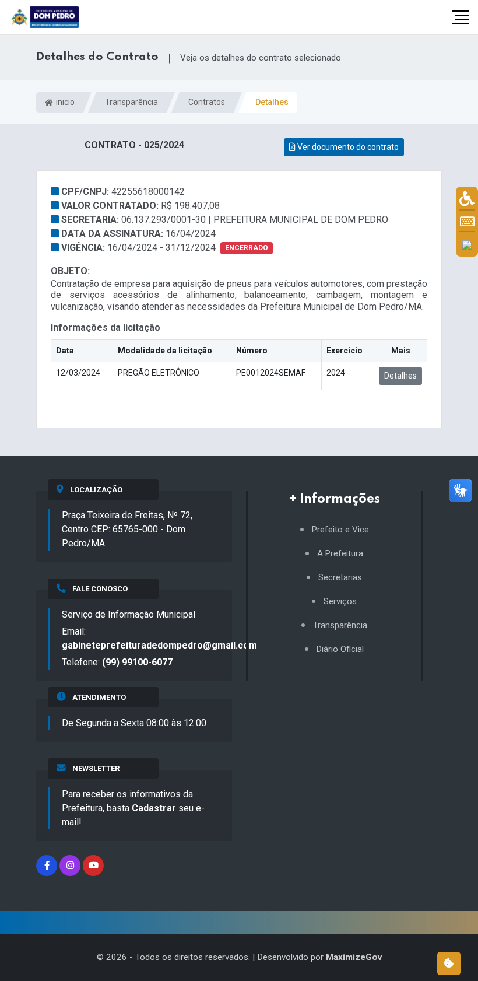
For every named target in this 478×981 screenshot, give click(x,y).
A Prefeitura (340, 553)
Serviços (340, 601)
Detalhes (400, 375)
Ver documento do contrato (347, 147)
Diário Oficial (340, 649)
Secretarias (340, 577)
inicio (64, 102)
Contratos (206, 102)
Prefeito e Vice (340, 529)
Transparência (131, 102)
